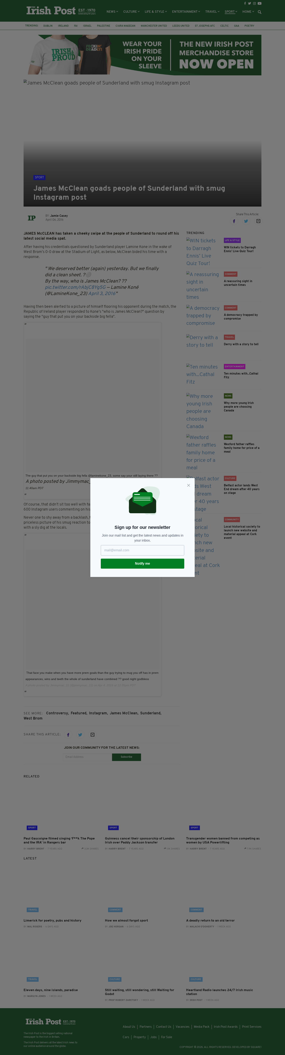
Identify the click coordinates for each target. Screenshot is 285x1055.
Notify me (142, 563)
